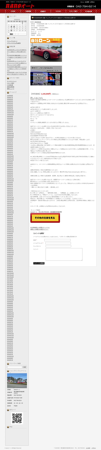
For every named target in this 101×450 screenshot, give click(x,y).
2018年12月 (10, 250)
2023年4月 (10, 171)
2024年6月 (10, 144)
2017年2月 (10, 292)
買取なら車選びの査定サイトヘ (39, 229)
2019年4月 (10, 243)
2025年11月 (10, 112)
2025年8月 (10, 118)
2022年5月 (10, 188)
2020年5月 (10, 220)
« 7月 (11, 34)
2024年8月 (10, 141)
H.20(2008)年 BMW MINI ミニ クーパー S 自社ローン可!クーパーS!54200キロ (17, 68)
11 (11, 27)
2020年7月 (10, 216)
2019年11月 (10, 229)
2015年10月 (10, 316)
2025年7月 (10, 120)
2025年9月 (10, 116)
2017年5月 (10, 286)
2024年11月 (10, 135)
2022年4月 (10, 190)
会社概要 (87, 1)
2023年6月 (10, 167)
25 (11, 30)
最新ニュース (10, 88)
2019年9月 (10, 233)
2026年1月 (10, 108)
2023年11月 (10, 158)
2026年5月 (10, 101)
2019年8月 (10, 235)
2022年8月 (10, 184)
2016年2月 (10, 311)
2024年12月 (10, 133)
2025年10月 (10, 114)
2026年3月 (10, 105)
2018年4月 (10, 265)
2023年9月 (10, 161)
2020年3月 (10, 224)
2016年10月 (10, 299)
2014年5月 (10, 347)
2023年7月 (10, 165)
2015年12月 (10, 313)
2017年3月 (10, 290)
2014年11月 (10, 335)
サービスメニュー (12, 81)
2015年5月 (10, 324)
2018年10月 (10, 254)
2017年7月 (10, 282)
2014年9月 (10, 339)
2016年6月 (10, 305)
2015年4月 (10, 326)
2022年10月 (10, 180)
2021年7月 (10, 203)
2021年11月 (10, 197)
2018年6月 (10, 261)
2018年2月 (10, 269)
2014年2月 (10, 352)
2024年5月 (10, 146)
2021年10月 (10, 199)
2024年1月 (10, 154)
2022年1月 (10, 195)
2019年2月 (10, 246)
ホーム (82, 1)
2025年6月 (10, 122)
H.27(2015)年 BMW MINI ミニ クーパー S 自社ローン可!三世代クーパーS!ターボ (17, 57)
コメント (35, 249)
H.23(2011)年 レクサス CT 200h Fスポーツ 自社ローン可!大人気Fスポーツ (16, 51)
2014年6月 (10, 345)
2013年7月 (10, 360)
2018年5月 (10, 263)
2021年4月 (10, 207)
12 (14, 27)
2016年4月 (10, 307)
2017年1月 (10, 294)
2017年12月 (10, 273)
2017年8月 (10, 280)
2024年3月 (10, 150)
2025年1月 (10, 131)
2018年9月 (10, 256)
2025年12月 (10, 110)
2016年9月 (10, 301)
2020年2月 (10, 226)
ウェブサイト (37, 246)
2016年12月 (10, 296)
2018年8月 (10, 258)
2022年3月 (10, 192)
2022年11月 (10, 178)
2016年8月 (10, 303)
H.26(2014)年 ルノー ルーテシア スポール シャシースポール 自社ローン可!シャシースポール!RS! (17, 63)
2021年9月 (10, 201)
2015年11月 (10, 314)
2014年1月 (10, 354)
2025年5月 (10, 124)
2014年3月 (10, 350)
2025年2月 (10, 129)
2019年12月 (10, 228)
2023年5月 (10, 169)
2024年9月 (10, 139)
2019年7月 (10, 237)
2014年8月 (10, 341)
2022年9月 (10, 182)
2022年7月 (10, 186)
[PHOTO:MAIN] (62, 50)
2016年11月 (10, 297)
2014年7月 (10, 343)
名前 (35, 240)
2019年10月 (10, 231)
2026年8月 (10, 95)
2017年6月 (10, 284)
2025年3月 (10, 127)
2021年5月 (10, 205)
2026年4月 (10, 103)
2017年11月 (10, 275)
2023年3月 (10, 173)
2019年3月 (10, 245)
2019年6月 (10, 239)
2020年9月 (10, 214)
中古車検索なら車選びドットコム (40, 227)
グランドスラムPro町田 (14, 43)
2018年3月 (10, 267)
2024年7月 (10, 143)
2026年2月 (10, 107)
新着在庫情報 (10, 87)
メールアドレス (38, 243)
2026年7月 (10, 97)
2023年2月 (10, 175)
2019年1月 (10, 248)
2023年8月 (10, 163)
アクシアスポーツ (12, 41)
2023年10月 (10, 160)
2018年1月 (10, 271)
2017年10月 (10, 277)
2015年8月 (10, 320)
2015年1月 (10, 331)
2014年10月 (10, 337)
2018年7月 (10, 260)
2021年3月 (10, 209)
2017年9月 (10, 279)
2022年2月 (10, 194)
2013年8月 (10, 358)
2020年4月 (10, 222)
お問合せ (92, 1)
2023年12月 (10, 156)
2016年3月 (10, 309)
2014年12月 (10, 333)
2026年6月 (10, 99)
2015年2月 (10, 330)
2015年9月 (10, 318)
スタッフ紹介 (10, 83)
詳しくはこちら (36, 98)
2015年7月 (10, 322)
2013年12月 (10, 356)
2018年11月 (10, 252)
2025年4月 (10, 126)
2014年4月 (10, 348)
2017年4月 (10, 288)
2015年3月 (10, 328)
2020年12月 (10, 211)
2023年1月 (10, 176)
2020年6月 (10, 218)
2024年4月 (10, 148)
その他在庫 (10, 85)
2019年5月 (10, 241)
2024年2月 (10, 152)
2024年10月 (10, 137)
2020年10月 (10, 212)
